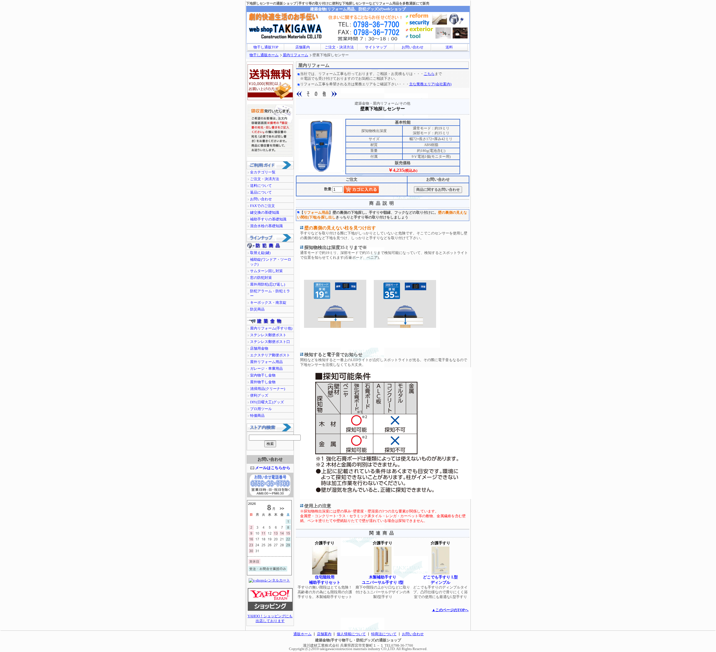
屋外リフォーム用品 (266, 362)
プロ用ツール (261, 409)
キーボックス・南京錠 (268, 303)
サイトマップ (376, 47)
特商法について (384, 634)
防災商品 (257, 309)
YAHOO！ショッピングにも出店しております (270, 618)
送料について (261, 186)
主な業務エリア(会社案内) (430, 84)
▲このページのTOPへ (450, 610)
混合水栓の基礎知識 (266, 226)
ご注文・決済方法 (339, 47)
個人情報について (351, 634)
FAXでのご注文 (262, 206)
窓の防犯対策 (261, 278)
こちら (429, 74)
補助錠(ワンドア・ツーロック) (270, 262)
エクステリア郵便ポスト (270, 355)
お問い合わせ (412, 47)
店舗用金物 (259, 348)
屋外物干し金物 (262, 382)
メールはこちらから (272, 467)
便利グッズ (259, 395)
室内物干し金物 (262, 375)
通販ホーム (302, 634)
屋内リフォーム (295, 55)
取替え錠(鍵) (260, 253)
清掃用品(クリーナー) (267, 389)
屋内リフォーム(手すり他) (271, 328)
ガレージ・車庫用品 (266, 369)
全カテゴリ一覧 (262, 172)
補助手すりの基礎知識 (268, 219)
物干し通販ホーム (264, 55)
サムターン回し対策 (266, 271)
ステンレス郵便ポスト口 (270, 342)
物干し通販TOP (265, 47)
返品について (261, 192)
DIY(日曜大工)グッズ (267, 402)
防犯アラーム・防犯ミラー (270, 293)
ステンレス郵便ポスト (268, 335)
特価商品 (257, 416)
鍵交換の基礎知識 (264, 213)
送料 (449, 47)
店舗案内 (302, 47)
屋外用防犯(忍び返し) (267, 284)
